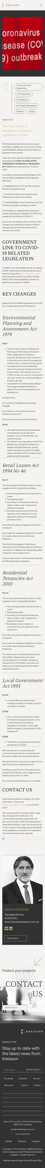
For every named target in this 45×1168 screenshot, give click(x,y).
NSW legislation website (30, 273)
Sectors (36, 1078)
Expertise (23, 1078)
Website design (9, 1160)
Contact (37, 1085)
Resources (9, 1085)
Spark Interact (25, 1160)
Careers (24, 1085)
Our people (8, 1078)
